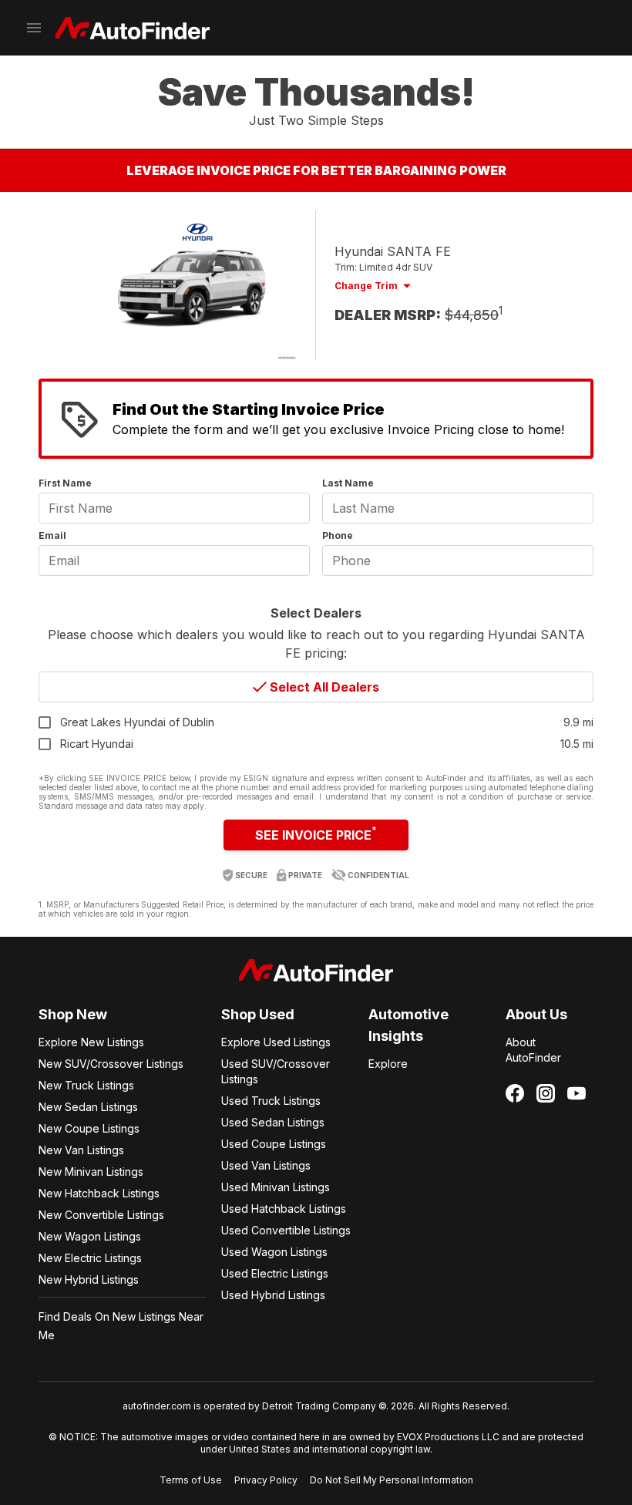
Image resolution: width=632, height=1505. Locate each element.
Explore (388, 1063)
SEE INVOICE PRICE (316, 833)
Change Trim (366, 285)
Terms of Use (191, 1480)
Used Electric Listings (274, 1273)
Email (52, 535)
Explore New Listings (91, 1042)
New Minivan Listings (91, 1171)
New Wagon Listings (90, 1236)
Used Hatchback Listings (283, 1208)
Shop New (73, 1014)
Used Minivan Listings (275, 1187)
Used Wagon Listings (274, 1251)
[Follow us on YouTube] (576, 1093)
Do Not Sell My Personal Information (391, 1480)
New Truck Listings (86, 1085)
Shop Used (257, 1014)
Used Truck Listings (271, 1100)
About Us (536, 1014)
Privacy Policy (266, 1480)
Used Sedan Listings (272, 1122)
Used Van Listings (266, 1165)
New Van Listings (81, 1150)
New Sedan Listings (88, 1106)
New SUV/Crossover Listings (111, 1063)
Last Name (348, 483)
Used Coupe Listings (273, 1143)
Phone (337, 535)
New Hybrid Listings (89, 1279)
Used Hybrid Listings (273, 1294)
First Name (65, 483)
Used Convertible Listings (286, 1230)
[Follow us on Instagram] (545, 1093)
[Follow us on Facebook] (515, 1093)
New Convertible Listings (101, 1214)
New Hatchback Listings (99, 1193)
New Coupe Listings (89, 1128)
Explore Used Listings (276, 1042)
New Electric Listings (90, 1257)
